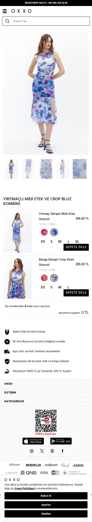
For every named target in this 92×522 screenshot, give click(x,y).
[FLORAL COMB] (54, 232)
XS (43, 242)
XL (77, 242)
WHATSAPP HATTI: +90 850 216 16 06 (46, 3)
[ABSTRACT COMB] (43, 231)
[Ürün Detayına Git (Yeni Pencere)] (17, 232)
